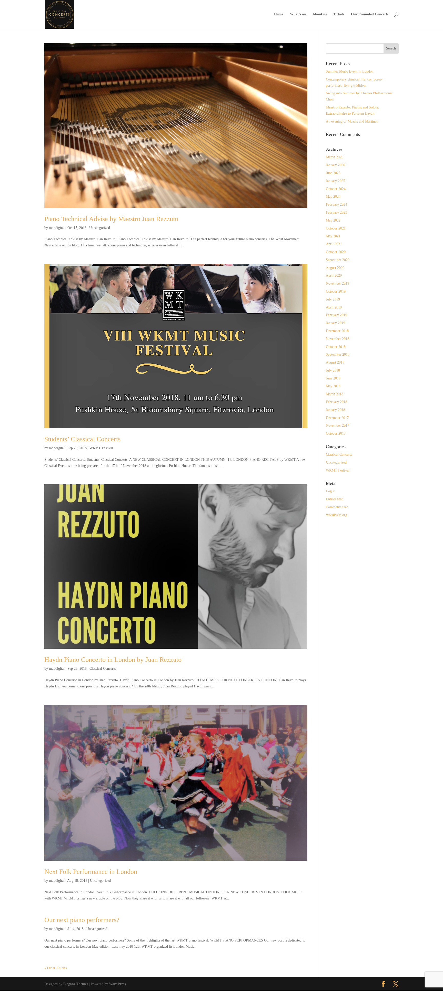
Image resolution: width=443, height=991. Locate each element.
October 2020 (336, 252)
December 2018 (337, 331)
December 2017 (337, 418)
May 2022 (333, 220)
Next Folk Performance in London (90, 871)
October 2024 (336, 189)
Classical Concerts (102, 668)
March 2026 (334, 157)
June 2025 (333, 173)
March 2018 (334, 394)
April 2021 (334, 244)
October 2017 (336, 433)
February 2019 (336, 315)
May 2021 (333, 236)
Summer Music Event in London (350, 71)
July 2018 (333, 370)
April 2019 (334, 307)
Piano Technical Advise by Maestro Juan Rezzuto (111, 219)
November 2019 (337, 283)
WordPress (117, 984)
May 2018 (333, 386)
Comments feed (337, 507)
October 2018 (336, 347)
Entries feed (334, 499)
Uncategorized (99, 228)
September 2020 (337, 260)
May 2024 (333, 196)
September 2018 (337, 354)
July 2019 (333, 299)
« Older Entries (55, 968)
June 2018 (333, 378)
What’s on (298, 14)
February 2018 (336, 402)
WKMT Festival (101, 448)
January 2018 (335, 410)
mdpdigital (57, 228)
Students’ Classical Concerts (82, 439)
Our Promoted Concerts (369, 14)
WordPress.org (336, 515)
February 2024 (336, 204)
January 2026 (335, 165)
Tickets (338, 14)
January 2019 (335, 323)
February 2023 (336, 212)
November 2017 (337, 425)
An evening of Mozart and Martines (352, 121)
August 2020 (335, 268)
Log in (331, 491)
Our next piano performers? (81, 920)
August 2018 (335, 362)
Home (278, 14)
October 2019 (336, 291)
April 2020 (334, 275)
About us (320, 14)
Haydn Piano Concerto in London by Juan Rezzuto (113, 659)
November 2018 (337, 339)
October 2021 (336, 228)
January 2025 (335, 181)
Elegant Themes (75, 984)
